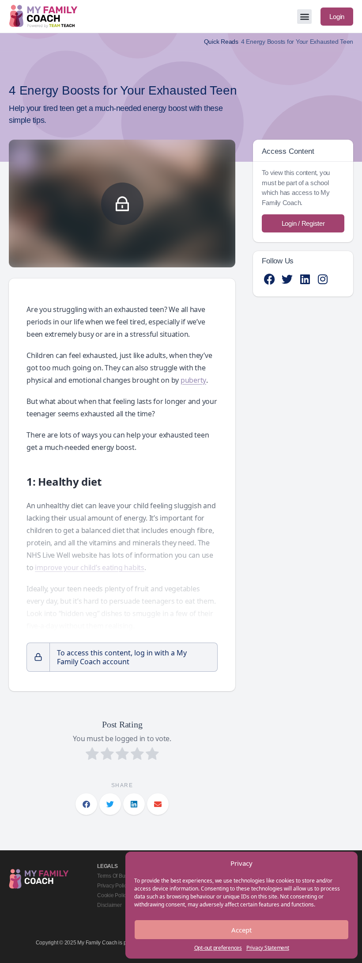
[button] (304, 16)
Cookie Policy (113, 895)
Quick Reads (221, 41)
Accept (241, 929)
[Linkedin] (305, 279)
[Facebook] (269, 279)
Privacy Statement (267, 948)
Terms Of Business (118, 876)
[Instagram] (322, 279)
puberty (193, 380)
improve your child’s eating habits (89, 567)
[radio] (92, 755)
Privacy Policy (113, 886)
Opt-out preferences (218, 948)
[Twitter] (287, 279)
